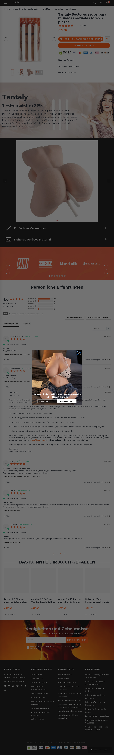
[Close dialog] (79, 353)
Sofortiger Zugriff (67, 401)
